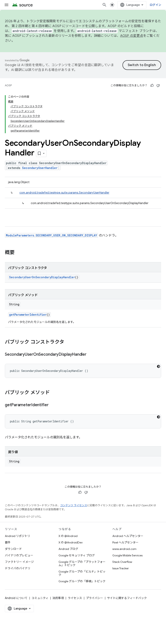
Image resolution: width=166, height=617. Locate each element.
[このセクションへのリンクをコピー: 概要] (19, 252)
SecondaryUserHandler (39, 168)
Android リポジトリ (17, 536)
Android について (16, 598)
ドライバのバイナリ (17, 568)
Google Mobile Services (127, 555)
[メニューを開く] (6, 5)
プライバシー (94, 598)
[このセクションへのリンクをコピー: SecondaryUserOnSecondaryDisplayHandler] (90, 354)
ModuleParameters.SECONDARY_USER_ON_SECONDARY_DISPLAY (51, 235)
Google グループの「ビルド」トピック (82, 573)
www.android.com (124, 549)
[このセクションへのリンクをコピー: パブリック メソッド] (54, 392)
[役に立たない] (158, 85)
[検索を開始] (104, 4)
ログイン (155, 5)
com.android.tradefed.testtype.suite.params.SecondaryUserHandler (64, 192)
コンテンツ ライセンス (73, 505)
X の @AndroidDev (71, 542)
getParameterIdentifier (28, 314)
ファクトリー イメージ (19, 562)
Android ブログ (68, 549)
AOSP (8, 85)
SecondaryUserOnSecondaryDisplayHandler (42, 277)
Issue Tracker (120, 568)
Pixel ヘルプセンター (125, 542)
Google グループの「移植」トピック (82, 581)
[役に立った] (152, 85)
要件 (8, 542)
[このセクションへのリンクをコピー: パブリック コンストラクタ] (68, 342)
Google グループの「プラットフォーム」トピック (82, 563)
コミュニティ (40, 598)
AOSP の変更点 (131, 36)
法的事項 (58, 598)
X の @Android (68, 536)
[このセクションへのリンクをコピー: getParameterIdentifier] (53, 405)
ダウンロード (13, 549)
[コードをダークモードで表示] (158, 366)
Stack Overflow (122, 562)
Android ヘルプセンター (127, 536)
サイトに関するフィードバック (127, 598)
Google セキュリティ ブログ (77, 555)
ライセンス (75, 598)
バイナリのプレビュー (19, 555)
